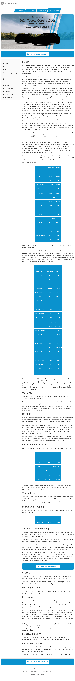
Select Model (31, 11)
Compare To (42, 11)
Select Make (20, 11)
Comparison (8, 61)
